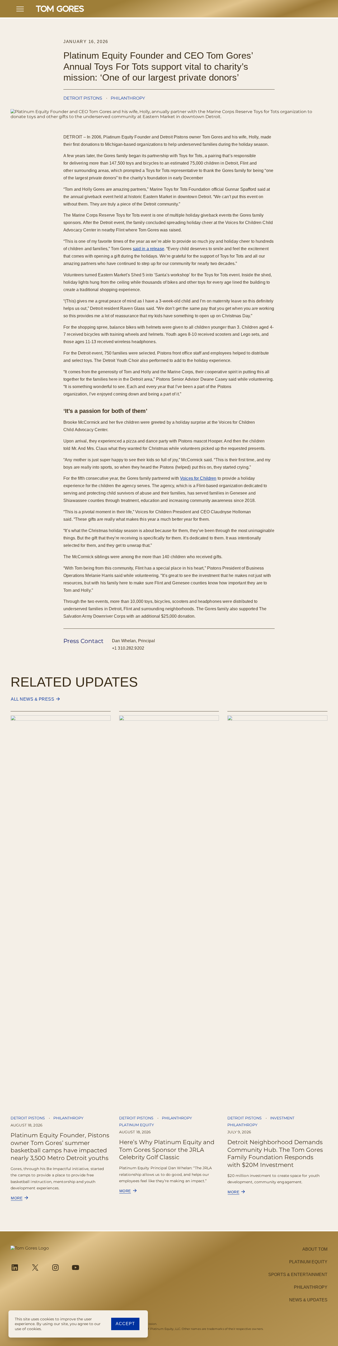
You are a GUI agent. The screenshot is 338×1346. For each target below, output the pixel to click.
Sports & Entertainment (297, 1274)
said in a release (148, 248)
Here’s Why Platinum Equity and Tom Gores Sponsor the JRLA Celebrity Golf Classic (166, 1150)
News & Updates (308, 1300)
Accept (125, 1323)
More (19, 1198)
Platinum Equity (136, 1125)
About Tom (314, 1249)
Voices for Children (198, 478)
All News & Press (32, 699)
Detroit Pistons (82, 98)
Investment (282, 1118)
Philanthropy (128, 98)
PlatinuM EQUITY (308, 1262)
